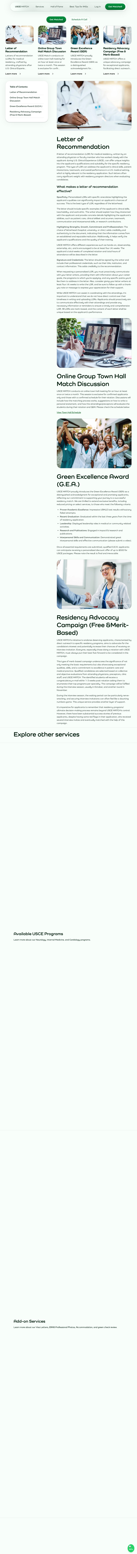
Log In (98, 6)
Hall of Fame (57, 6)
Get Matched (56, 19)
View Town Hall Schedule (69, 412)
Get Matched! (115, 6)
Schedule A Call (79, 19)
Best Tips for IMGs (79, 6)
